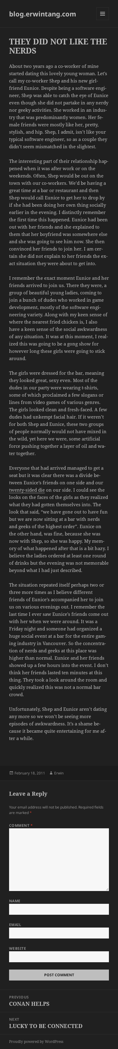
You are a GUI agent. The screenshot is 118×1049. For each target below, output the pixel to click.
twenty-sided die (27, 490)
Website (17, 948)
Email (15, 924)
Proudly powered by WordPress (36, 1041)
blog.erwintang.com (42, 13)
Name (15, 900)
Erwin (59, 773)
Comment (21, 825)
